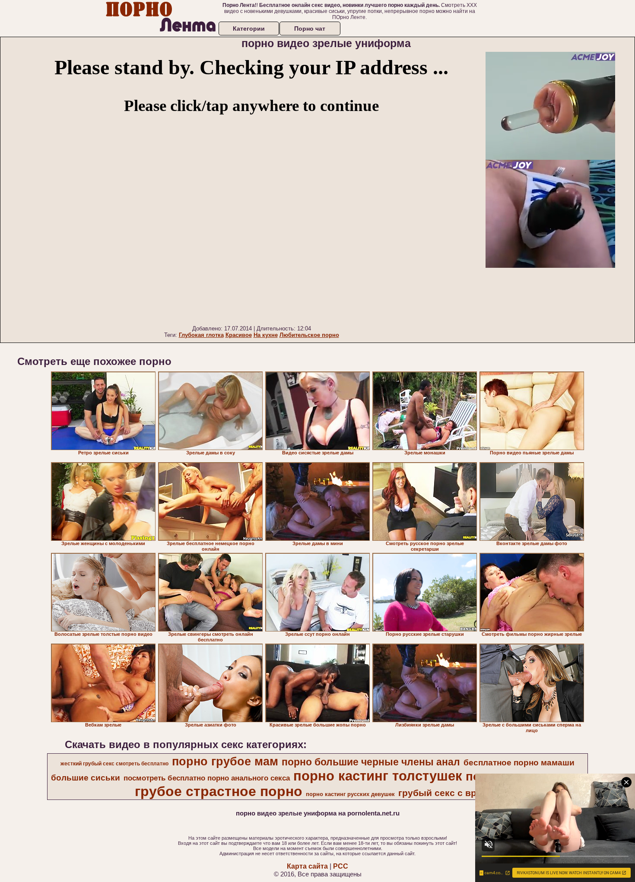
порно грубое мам (225, 761)
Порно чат (309, 28)
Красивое (238, 335)
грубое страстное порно (218, 791)
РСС (340, 866)
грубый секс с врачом (448, 793)
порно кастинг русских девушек (350, 794)
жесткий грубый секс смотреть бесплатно (114, 764)
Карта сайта (307, 866)
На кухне (266, 335)
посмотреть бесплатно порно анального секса (207, 778)
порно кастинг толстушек (377, 775)
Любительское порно (309, 335)
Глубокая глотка (201, 335)
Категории (249, 28)
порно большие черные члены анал (371, 762)
